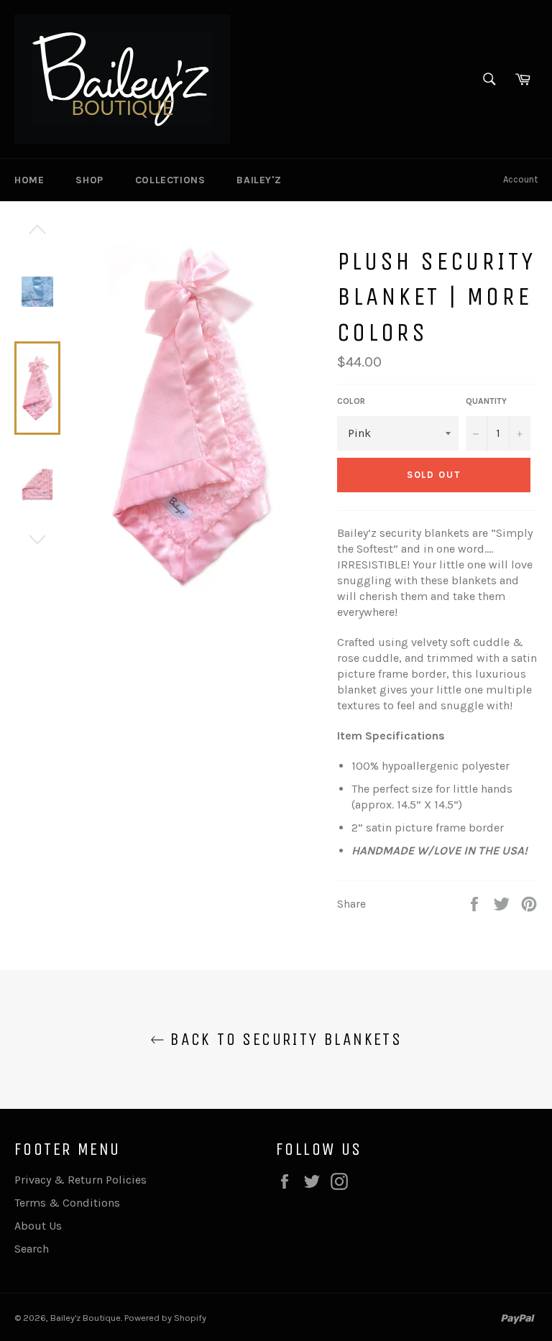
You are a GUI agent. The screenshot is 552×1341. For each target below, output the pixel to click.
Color (351, 401)
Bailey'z (258, 180)
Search (31, 1248)
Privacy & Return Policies (80, 1179)
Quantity (486, 401)
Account (520, 179)
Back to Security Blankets (283, 1039)
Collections (170, 180)
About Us (38, 1225)
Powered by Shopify (165, 1317)
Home (29, 180)
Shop (89, 180)
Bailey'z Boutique (85, 1317)
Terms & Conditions (67, 1202)
